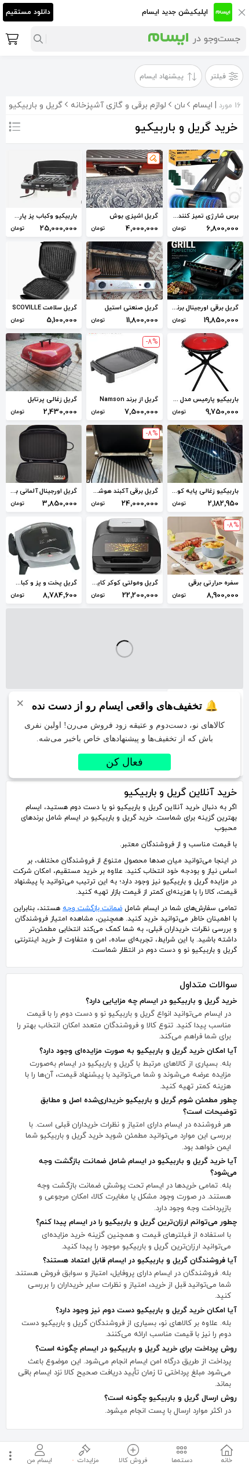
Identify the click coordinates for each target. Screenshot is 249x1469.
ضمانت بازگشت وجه (92, 908)
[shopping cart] (11, 39)
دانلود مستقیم (28, 12)
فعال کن (124, 761)
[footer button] (8, 1455)
